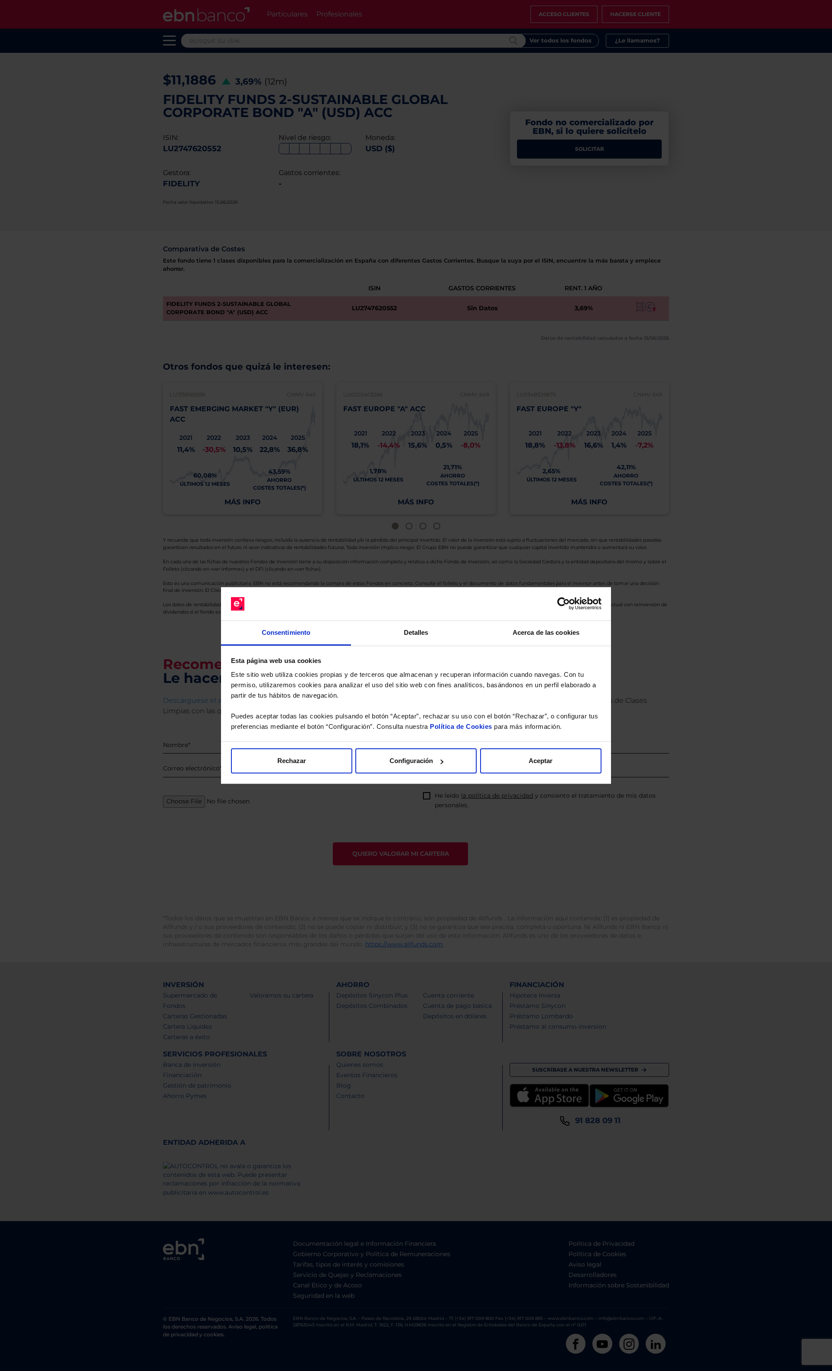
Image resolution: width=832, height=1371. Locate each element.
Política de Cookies (461, 726)
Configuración (411, 760)
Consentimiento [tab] (286, 632)
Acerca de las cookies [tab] (546, 632)
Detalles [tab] (416, 632)
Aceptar (540, 760)
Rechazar (291, 760)
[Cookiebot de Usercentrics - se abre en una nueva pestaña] (563, 604)
